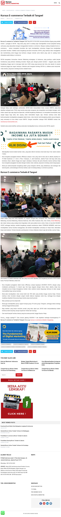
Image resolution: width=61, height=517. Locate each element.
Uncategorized (10, 10)
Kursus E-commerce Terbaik (37, 344)
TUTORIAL (33, 489)
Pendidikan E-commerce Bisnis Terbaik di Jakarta (14, 435)
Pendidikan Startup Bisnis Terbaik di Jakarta (12, 440)
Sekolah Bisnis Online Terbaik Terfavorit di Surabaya (14, 445)
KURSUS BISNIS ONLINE (32, 513)
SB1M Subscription (16, 474)
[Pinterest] (34, 22)
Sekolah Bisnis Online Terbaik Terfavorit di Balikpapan (15, 431)
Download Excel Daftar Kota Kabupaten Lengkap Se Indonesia (17, 426)
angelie (2, 18)
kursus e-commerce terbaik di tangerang (42, 320)
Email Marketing (55, 220)
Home (3, 10)
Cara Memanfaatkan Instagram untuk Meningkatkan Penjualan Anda (51, 363)
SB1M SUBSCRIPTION (36, 486)
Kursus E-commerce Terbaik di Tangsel (37, 346)
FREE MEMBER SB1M (36, 492)
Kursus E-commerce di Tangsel (21, 344)
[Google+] (30, 22)
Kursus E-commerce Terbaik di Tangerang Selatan (13, 346)
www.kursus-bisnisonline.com (9, 122)
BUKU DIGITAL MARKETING (37, 495)
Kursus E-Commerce (6, 344)
